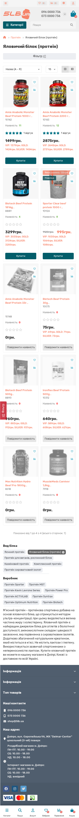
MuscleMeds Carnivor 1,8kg (56, 483)
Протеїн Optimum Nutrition (21, 602)
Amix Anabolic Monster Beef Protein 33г (19, 300)
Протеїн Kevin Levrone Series (22, 590)
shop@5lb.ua (15, 721)
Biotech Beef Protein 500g (18, 392)
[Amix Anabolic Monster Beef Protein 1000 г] (20, 93)
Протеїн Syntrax (43, 596)
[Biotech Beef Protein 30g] (58, 280)
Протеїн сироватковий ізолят (22, 569)
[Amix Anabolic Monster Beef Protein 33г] (20, 280)
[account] (73, 3)
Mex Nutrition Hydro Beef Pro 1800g (18, 483)
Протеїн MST (37, 584)
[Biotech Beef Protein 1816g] (20, 184)
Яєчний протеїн (14, 551)
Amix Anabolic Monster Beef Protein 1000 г (19, 114)
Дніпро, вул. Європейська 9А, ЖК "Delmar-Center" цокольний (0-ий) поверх (39, 738)
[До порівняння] (34, 89)
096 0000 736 (51, 12)
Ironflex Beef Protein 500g (56, 392)
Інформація (12, 671)
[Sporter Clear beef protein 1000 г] (58, 184)
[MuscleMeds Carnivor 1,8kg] (58, 462)
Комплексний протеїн (47, 563)
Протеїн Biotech (53, 602)
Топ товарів (12, 692)
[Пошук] (72, 25)
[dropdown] (5, 3)
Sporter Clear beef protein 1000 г (54, 205)
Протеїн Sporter (14, 584)
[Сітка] (65, 69)
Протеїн (16, 37)
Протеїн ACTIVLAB (16, 596)
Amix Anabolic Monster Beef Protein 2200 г (57, 114)
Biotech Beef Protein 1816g (18, 205)
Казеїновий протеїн (16, 563)
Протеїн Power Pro (56, 590)
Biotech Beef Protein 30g (56, 300)
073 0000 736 (50, 16)
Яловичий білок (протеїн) (45, 551)
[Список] (72, 69)
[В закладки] (34, 82)
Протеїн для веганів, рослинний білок (28, 557)
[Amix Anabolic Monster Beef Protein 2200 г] (58, 93)
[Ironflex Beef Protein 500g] (58, 371)
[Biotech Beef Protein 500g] (20, 371)
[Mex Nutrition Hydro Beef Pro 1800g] (20, 462)
